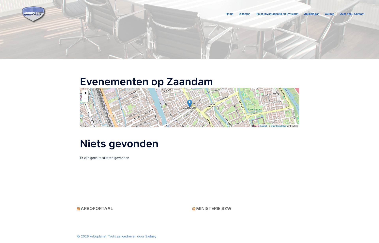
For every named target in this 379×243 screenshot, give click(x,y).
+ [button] (85, 93)
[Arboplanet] (34, 13)
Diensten (244, 13)
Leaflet (263, 125)
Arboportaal (97, 208)
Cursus (329, 13)
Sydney (150, 236)
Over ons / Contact (352, 13)
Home (229, 13)
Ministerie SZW (213, 208)
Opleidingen (311, 13)
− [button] (85, 99)
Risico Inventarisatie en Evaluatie (277, 13)
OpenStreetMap (278, 125)
